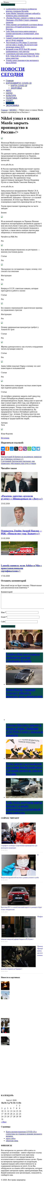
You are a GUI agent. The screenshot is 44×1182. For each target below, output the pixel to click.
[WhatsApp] (29, 449)
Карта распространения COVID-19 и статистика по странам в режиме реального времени (24, 1134)
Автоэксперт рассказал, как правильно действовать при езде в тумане (18, 462)
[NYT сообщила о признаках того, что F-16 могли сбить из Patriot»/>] (5, 998)
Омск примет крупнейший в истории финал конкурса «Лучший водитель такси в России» (24, 27)
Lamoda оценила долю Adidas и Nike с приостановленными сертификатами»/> (21, 568)
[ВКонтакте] (3, 449)
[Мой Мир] (12, 449)
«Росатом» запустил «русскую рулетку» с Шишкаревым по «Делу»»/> (22, 497)
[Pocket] (20, 449)
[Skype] (34, 449)
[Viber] (25, 449)
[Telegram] (38, 449)
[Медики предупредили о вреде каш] (5, 1072)
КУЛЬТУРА (11, 95)
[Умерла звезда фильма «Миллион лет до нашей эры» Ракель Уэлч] (5, 989)
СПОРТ (9, 100)
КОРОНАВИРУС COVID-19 (18, 83)
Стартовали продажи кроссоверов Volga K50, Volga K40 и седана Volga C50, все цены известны (22, 56)
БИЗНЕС (10, 103)
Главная (10, 80)
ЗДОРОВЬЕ (16, 88)
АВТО (8, 90)
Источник (5, 438)
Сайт (3, 622)
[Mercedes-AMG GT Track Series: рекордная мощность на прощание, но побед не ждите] (5, 1054)
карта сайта (10, 1138)
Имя (3, 612)
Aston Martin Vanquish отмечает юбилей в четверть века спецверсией (23, 14)
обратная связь (12, 1141)
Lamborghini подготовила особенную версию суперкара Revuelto (21, 10)
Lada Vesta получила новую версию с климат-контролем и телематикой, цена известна (22, 33)
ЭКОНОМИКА (12, 105)
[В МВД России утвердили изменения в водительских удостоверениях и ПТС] (5, 1044)
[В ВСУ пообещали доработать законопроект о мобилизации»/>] (5, 1026)
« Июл (3, 1122)
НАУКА (9, 93)
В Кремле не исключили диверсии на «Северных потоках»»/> (21, 458)
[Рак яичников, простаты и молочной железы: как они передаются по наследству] (5, 1081)
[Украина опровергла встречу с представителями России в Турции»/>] (5, 1035)
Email (3, 617)
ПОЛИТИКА (11, 98)
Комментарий (6, 592)
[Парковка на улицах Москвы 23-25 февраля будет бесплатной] (5, 1008)
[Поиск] (2, 2)
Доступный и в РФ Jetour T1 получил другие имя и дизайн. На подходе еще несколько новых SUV (21, 44)
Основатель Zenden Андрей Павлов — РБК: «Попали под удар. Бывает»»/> (21, 532)
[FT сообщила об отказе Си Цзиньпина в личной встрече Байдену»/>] (5, 1017)
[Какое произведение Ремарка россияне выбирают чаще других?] (5, 1063)
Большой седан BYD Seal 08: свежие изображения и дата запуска (21, 50)
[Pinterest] (3, 453)
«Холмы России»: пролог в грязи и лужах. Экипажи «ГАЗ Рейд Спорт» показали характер (23, 20)
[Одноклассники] (7, 449)
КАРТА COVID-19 (19, 85)
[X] (16, 449)
